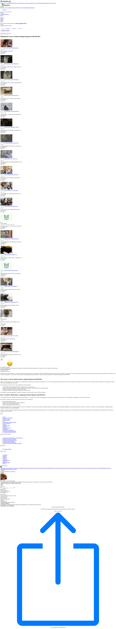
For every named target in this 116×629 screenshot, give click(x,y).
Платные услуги (23, 3)
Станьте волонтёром (41, 3)
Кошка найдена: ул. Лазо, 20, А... (11, 158)
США (4, 463)
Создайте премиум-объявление (9, 442)
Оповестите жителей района (9, 441)
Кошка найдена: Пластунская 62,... (11, 270)
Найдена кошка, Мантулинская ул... (11, 95)
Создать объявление (4, 14)
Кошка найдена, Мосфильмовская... (11, 238)
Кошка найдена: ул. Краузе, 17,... (11, 254)
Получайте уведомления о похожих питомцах (12, 443)
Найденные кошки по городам (95, 468)
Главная (2, 3)
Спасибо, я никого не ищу (15, 483)
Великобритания (6, 462)
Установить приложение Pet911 (9, 431)
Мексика (5, 458)
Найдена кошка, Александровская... (11, 111)
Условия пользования (60, 468)
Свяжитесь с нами (33, 3)
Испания (5, 461)
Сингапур (5, 459)
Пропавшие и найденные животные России (9, 468)
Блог (28, 3)
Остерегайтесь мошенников (28, 7)
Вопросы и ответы (4, 7)
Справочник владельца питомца (9, 422)
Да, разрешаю (3, 505)
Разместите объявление (8, 417)
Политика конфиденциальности (48, 468)
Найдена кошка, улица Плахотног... (11, 47)
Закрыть (2, 472)
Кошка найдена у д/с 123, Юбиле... (11, 190)
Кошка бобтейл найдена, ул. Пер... (11, 335)
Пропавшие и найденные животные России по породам (30, 468)
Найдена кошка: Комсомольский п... (11, 351)
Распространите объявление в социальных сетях (13, 437)
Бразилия (5, 456)
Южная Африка (6, 460)
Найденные (5, 33)
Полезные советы (12, 7)
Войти (1, 15)
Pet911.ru (2, 33)
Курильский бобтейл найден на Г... (11, 174)
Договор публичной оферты (70, 468)
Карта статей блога (7, 423)
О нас (55, 3)
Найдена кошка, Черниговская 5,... (11, 206)
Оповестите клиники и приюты (9, 438)
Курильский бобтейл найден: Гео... (11, 302)
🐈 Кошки (9, 33)
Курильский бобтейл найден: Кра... (11, 142)
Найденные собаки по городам (83, 468)
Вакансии (48, 3)
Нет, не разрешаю (10, 505)
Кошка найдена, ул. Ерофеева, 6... (11, 286)
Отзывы (51, 3)
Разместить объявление (5, 369)
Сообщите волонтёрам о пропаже (10, 440)
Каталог (5, 3)
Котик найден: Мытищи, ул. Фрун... (11, 127)
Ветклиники (10, 3)
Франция (5, 457)
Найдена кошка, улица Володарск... (11, 63)
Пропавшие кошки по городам (10, 469)
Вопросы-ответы (16, 3)
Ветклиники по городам (8, 429)
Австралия (5, 454)
